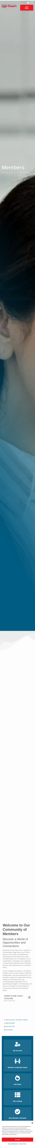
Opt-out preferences (13, 1143)
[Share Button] (29, 997)
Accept (17, 1139)
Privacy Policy (22, 1143)
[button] (32, 1123)
